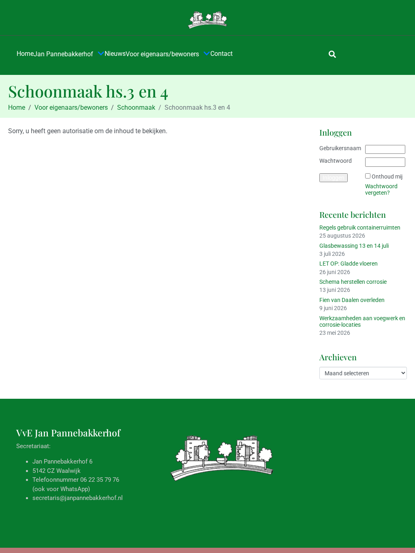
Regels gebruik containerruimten (359, 227)
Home (25, 53)
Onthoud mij (387, 176)
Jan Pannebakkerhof (63, 54)
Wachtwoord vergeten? (381, 189)
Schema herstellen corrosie (353, 282)
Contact (221, 53)
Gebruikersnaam (340, 148)
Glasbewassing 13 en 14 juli (354, 245)
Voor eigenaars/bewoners (162, 54)
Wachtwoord (335, 160)
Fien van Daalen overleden (352, 300)
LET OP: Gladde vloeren (348, 263)
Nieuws (115, 53)
